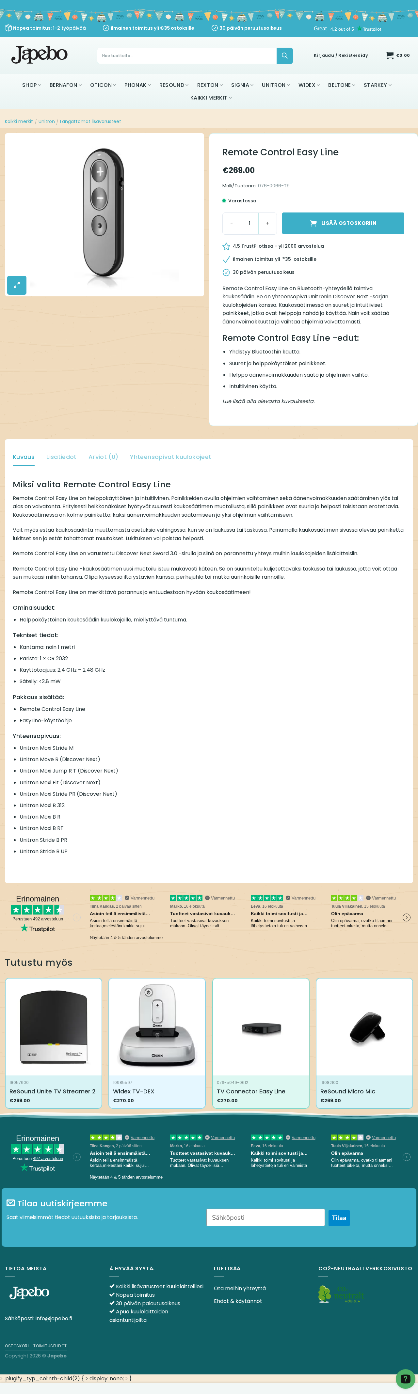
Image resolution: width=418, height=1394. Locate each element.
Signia (240, 85)
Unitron (273, 85)
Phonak (135, 85)
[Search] (285, 56)
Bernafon (63, 85)
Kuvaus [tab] (24, 457)
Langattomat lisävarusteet (90, 121)
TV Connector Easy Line (251, 1091)
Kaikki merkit (208, 98)
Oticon (101, 85)
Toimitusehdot (50, 1346)
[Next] (413, 1046)
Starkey (375, 85)
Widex (306, 85)
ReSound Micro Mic (347, 1091)
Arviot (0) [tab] (103, 457)
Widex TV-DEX (133, 1091)
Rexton (207, 85)
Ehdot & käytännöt (238, 1301)
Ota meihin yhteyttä (240, 1288)
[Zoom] (16, 285)
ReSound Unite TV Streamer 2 (52, 1091)
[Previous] (5, 1046)
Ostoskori (17, 1346)
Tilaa (339, 1218)
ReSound (171, 85)
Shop (29, 85)
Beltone (339, 85)
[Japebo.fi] (40, 55)
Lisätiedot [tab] (61, 457)
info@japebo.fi (54, 1318)
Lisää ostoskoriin (349, 223)
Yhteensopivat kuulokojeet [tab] (170, 457)
